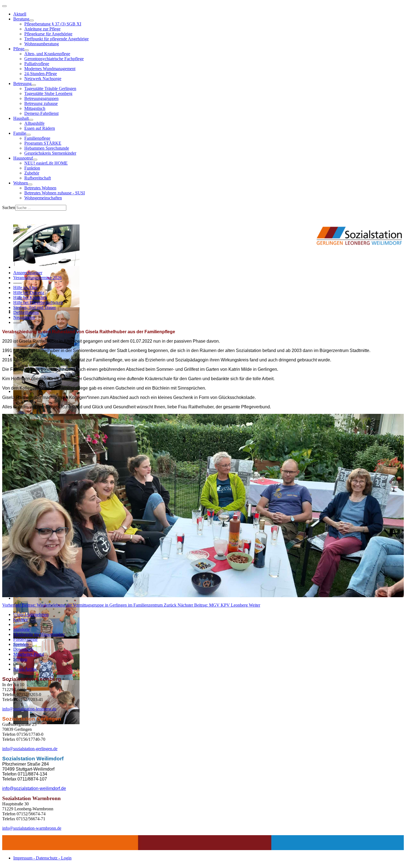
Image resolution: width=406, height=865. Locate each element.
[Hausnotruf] (35, 159)
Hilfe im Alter (25, 287)
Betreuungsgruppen (41, 98)
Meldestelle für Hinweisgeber (39, 634)
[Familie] (28, 135)
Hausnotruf (23, 158)
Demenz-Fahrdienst (41, 113)
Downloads (23, 649)
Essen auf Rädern (39, 128)
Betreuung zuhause (41, 103)
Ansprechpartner (27, 272)
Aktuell (19, 14)
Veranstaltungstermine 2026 (37, 277)
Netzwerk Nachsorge (42, 78)
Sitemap (20, 659)
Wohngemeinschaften (43, 197)
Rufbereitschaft (37, 178)
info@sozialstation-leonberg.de (29, 709)
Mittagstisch (34, 108)
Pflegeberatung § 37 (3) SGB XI (52, 24)
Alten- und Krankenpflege (47, 53)
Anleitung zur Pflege (42, 29)
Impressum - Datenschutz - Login (42, 858)
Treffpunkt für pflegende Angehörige (56, 38)
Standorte (21, 629)
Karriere (20, 619)
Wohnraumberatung (41, 43)
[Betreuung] (33, 85)
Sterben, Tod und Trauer (34, 307)
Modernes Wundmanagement (49, 68)
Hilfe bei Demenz (28, 292)
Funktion (32, 168)
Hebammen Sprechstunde (46, 148)
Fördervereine (25, 639)
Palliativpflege (36, 63)
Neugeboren (24, 317)
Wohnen (20, 183)
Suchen (8, 207)
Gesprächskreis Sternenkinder (50, 153)
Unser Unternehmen (31, 614)
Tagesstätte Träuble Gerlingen (50, 88)
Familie (19, 133)
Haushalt (21, 118)
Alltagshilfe (34, 123)
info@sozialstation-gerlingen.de (29, 748)
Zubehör (31, 173)
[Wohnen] (30, 184)
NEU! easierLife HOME (46, 163)
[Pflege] (26, 50)
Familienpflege (37, 138)
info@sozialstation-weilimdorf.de (34, 788)
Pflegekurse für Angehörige (48, 33)
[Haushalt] (31, 120)
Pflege (18, 48)
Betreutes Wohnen (40, 188)
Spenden (20, 644)
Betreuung (22, 83)
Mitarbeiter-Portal (28, 654)
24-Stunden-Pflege (40, 73)
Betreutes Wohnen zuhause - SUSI (54, 193)
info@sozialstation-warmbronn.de (31, 828)
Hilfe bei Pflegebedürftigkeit (38, 302)
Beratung (21, 19)
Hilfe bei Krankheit (30, 297)
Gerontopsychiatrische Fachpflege (54, 58)
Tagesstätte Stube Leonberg (48, 93)
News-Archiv (25, 669)
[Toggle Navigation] (4, 6)
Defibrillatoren (26, 312)
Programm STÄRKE (42, 143)
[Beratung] (31, 20)
